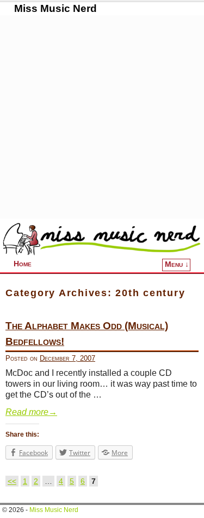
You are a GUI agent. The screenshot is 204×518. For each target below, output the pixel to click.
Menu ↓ (177, 264)
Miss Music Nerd (55, 8)
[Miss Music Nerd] (102, 238)
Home (23, 264)
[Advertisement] (102, 117)
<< (12, 481)
